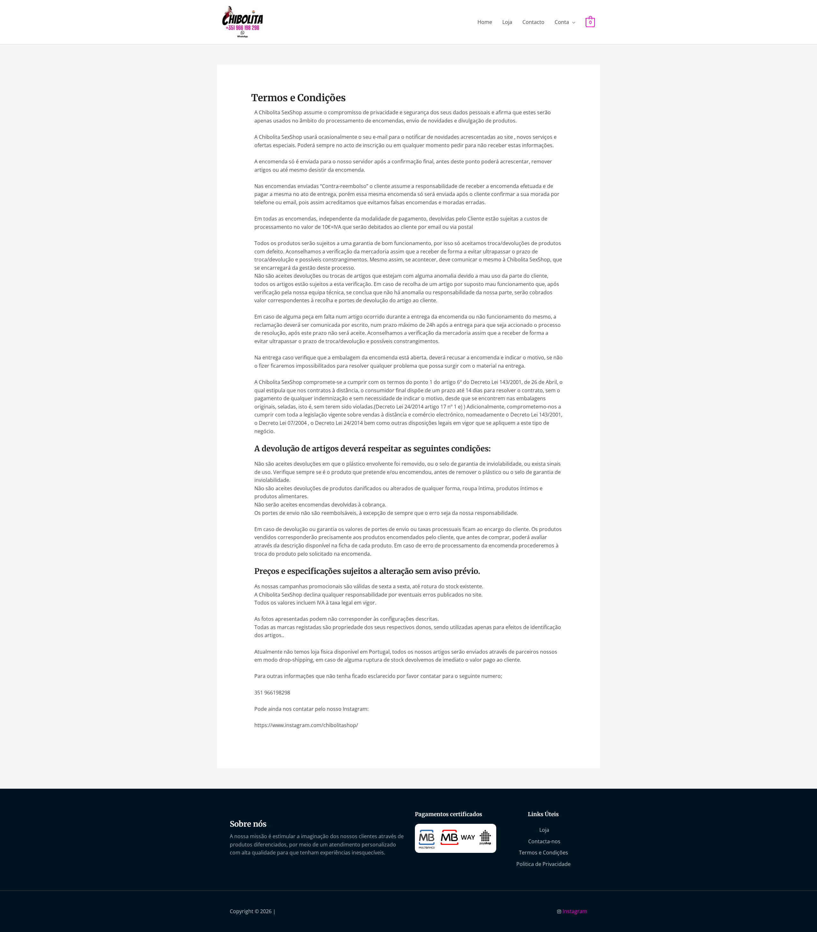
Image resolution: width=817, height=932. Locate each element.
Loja (507, 22)
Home (484, 22)
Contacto (533, 22)
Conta (562, 22)
